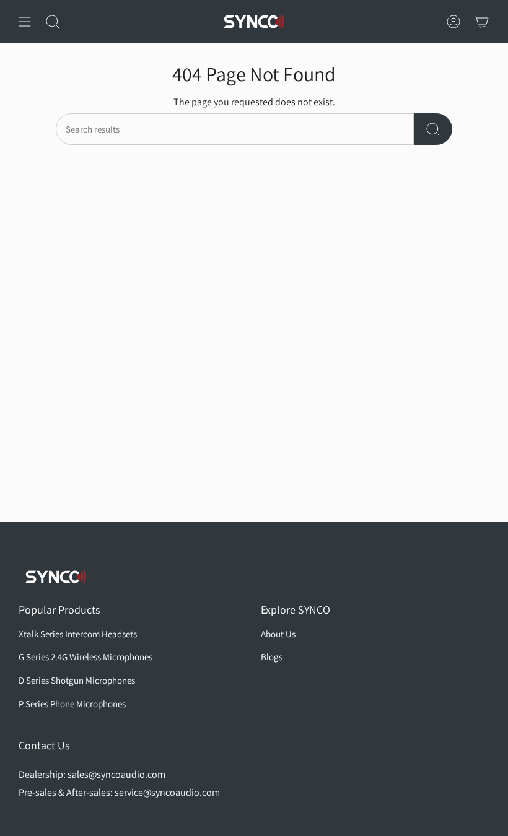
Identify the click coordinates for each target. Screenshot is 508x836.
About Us (278, 634)
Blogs (271, 657)
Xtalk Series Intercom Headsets (78, 634)
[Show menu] (24, 21)
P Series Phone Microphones (72, 704)
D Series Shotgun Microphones (77, 680)
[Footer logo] (56, 576)
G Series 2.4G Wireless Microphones (85, 657)
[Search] (433, 129)
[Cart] (482, 21)
